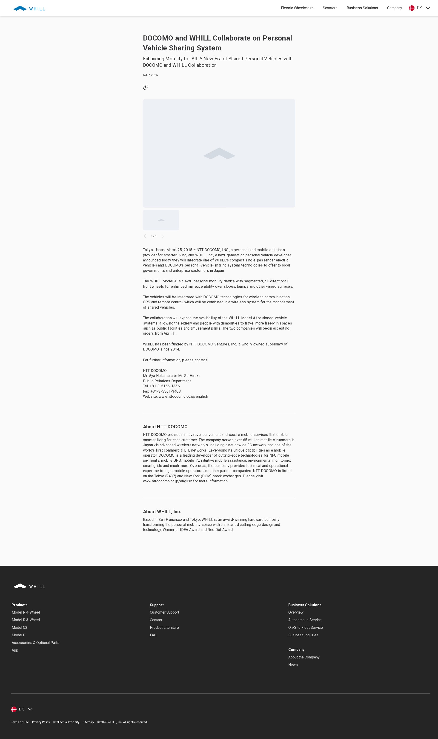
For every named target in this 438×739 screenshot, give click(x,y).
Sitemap (88, 722)
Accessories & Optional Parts (35, 642)
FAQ (153, 635)
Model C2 (19, 627)
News (293, 665)
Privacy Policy (41, 722)
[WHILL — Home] (29, 8)
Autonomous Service (305, 620)
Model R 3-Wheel (26, 620)
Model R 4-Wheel (26, 612)
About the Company (304, 657)
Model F (18, 635)
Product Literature (164, 627)
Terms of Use (20, 722)
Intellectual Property (66, 722)
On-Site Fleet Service (305, 627)
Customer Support (164, 612)
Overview (295, 612)
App (15, 650)
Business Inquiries (303, 635)
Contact (156, 620)
